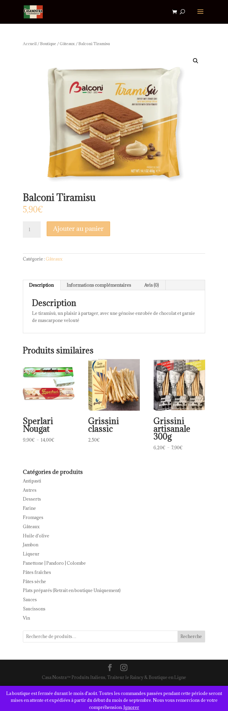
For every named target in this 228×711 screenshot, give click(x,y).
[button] (195, 60)
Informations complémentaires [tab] (99, 285)
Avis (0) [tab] (151, 285)
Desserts (32, 499)
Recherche (191, 636)
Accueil (30, 43)
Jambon (30, 544)
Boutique (48, 43)
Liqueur (31, 554)
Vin (26, 618)
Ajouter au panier (78, 229)
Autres (30, 490)
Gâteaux (67, 43)
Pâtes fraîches (37, 572)
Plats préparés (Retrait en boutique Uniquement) (72, 590)
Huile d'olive (36, 536)
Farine (29, 508)
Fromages (33, 517)
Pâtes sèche (34, 581)
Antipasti (32, 481)
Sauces (30, 599)
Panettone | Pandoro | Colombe (54, 563)
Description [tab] (41, 285)
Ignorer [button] (131, 707)
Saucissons (34, 609)
